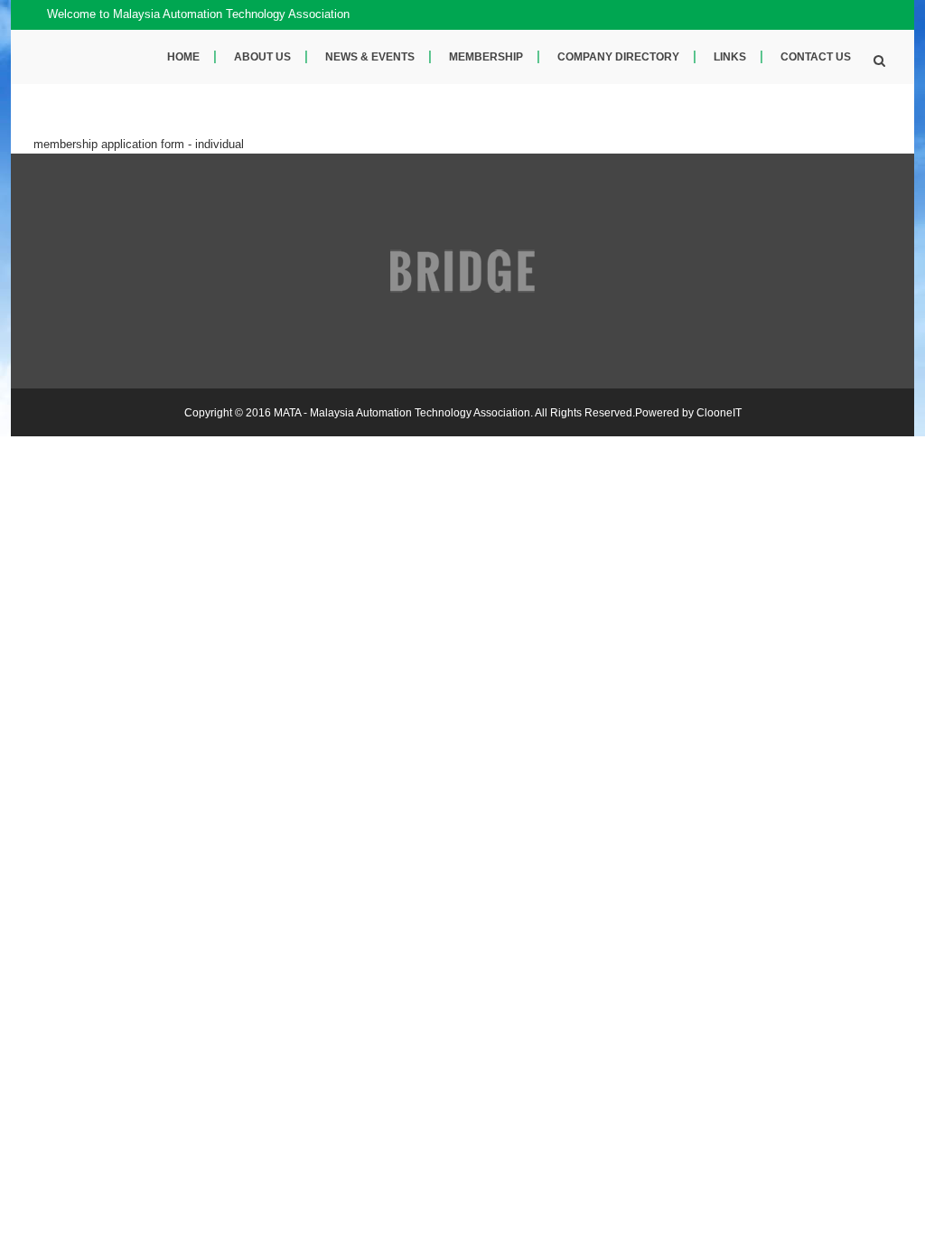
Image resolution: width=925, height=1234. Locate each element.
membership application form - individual (138, 144)
